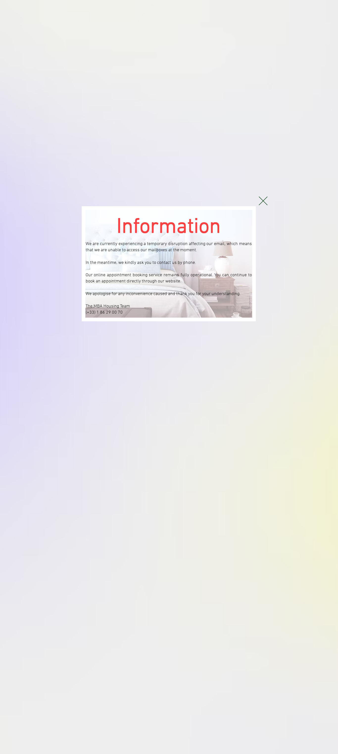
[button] (263, 201)
